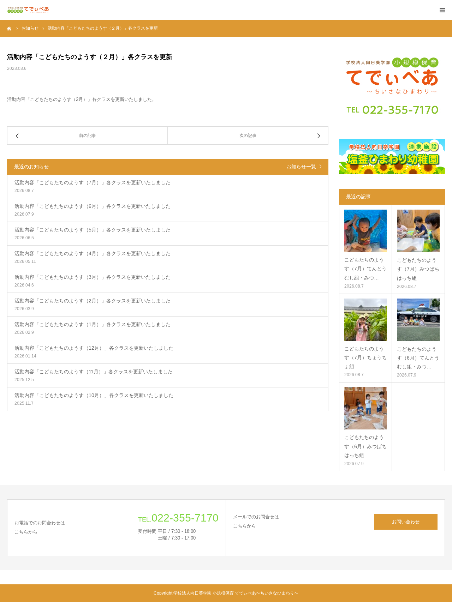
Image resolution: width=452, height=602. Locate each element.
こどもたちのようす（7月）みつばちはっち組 (418, 269)
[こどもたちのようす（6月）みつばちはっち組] (365, 408)
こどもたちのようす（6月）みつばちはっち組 (365, 446)
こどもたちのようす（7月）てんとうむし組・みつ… (365, 268)
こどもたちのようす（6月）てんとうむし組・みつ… (418, 357)
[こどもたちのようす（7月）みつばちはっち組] (418, 231)
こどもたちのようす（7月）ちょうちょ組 (365, 357)
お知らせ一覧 (301, 166)
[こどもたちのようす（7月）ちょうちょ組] (365, 320)
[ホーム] (9, 28)
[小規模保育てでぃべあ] (28, 9)
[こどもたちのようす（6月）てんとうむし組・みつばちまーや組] (418, 320)
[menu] (442, 10)
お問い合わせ (406, 521)
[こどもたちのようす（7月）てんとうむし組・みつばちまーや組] (365, 231)
